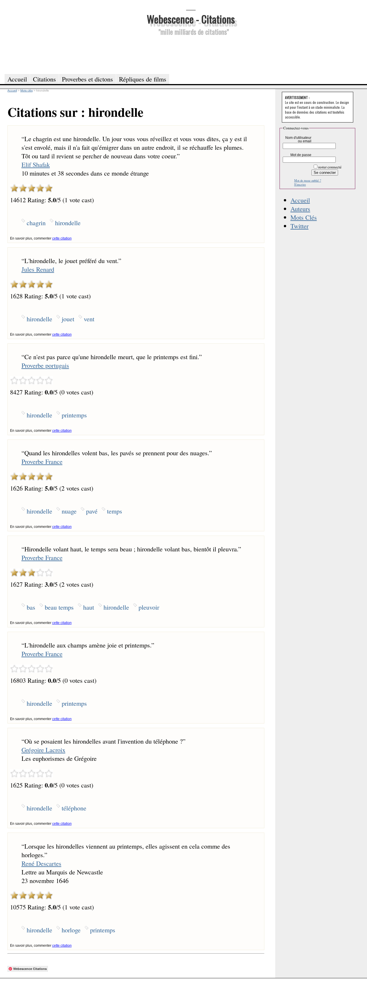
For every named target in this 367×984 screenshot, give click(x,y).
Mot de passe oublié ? (307, 180)
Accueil (300, 200)
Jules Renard (38, 269)
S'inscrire (300, 184)
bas (31, 607)
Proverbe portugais (45, 365)
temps (114, 511)
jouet (68, 318)
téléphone (74, 808)
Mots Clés (303, 217)
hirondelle (68, 222)
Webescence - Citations (191, 18)
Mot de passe (300, 155)
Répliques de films (142, 79)
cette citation (62, 238)
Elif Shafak (36, 164)
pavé (91, 511)
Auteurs (300, 208)
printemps (74, 415)
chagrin (36, 222)
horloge (71, 929)
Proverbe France (42, 461)
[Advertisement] (190, 54)
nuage (69, 511)
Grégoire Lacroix (43, 749)
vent (89, 318)
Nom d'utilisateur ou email (298, 139)
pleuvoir (148, 607)
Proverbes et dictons (87, 79)
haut (88, 607)
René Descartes (41, 863)
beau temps (59, 607)
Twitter (299, 225)
